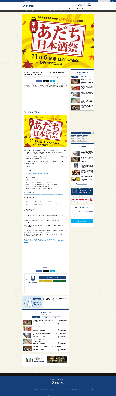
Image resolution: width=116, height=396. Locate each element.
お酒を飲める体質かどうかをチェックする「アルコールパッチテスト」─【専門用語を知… (50, 340)
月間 (56, 317)
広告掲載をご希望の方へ (76, 389)
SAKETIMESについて (26, 389)
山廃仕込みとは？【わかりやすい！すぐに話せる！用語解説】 (47, 346)
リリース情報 (33, 77)
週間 (46, 317)
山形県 (73, 140)
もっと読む (82, 183)
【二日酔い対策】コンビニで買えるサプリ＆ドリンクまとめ (47, 326)
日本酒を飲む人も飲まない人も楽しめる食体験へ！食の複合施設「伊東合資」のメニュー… (50, 321)
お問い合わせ (44, 389)
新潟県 (73, 136)
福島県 (79, 140)
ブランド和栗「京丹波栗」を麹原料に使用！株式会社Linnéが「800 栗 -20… (49, 334)
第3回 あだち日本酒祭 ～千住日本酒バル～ (37, 173)
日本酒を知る (58, 8)
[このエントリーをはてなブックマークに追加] (52, 81)
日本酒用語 (42, 349)
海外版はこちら (88, 389)
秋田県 (85, 140)
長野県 (79, 138)
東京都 (73, 138)
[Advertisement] (45, 100)
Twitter (112, 1)
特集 (90, 8)
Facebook (114, 1)
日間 (36, 317)
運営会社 (36, 389)
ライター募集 (65, 389)
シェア (40, 81)
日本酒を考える (80, 8)
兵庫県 (79, 136)
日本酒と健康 (42, 330)
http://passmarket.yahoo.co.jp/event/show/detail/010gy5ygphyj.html (43, 194)
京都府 (85, 136)
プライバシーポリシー (54, 389)
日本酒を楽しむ (68, 8)
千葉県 (85, 138)
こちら (30, 166)
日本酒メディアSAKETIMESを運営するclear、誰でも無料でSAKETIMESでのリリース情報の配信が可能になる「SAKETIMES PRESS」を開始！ (45, 241)
